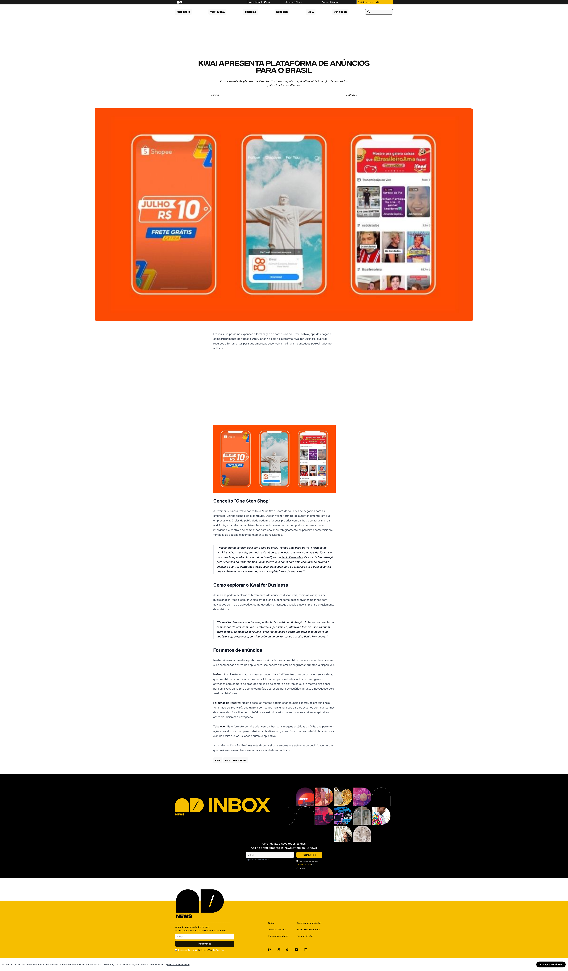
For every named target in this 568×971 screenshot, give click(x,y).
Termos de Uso (303, 864)
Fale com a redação (278, 936)
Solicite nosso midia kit (309, 923)
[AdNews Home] (179, 2)
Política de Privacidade (308, 929)
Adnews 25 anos (277, 929)
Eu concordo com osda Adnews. (307, 864)
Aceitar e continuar (551, 964)
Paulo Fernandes (292, 557)
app (313, 334)
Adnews (215, 95)
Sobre (271, 923)
